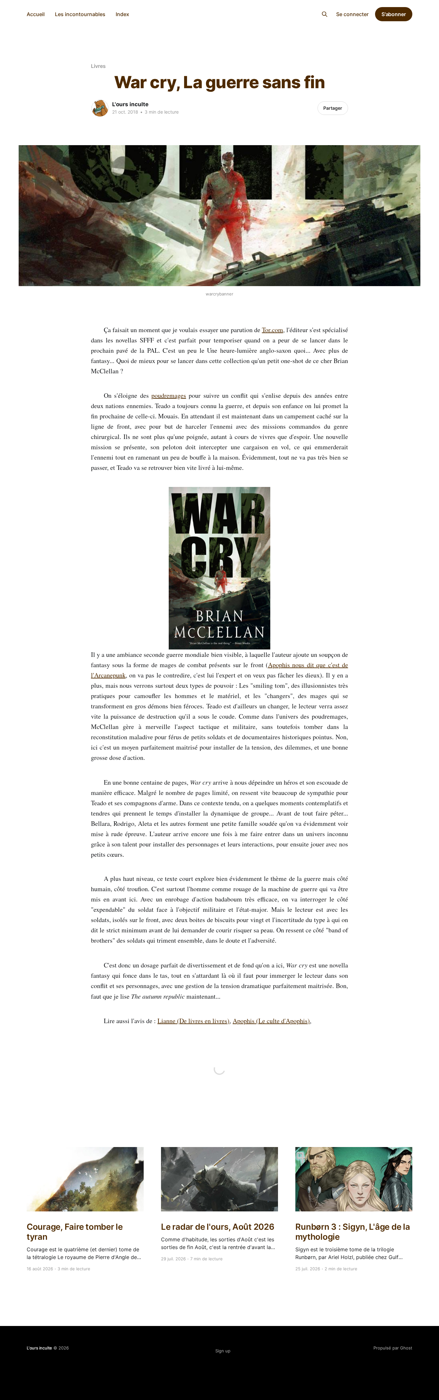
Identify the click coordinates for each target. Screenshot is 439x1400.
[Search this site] (324, 14)
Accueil (36, 14)
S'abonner (393, 14)
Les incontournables (80, 14)
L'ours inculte (219, 13)
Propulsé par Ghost (392, 1347)
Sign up (222, 1350)
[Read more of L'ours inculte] (100, 108)
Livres (98, 66)
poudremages (168, 395)
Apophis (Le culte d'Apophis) (271, 1020)
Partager (332, 108)
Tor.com (272, 329)
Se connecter (352, 14)
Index (122, 14)
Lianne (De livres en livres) (193, 1020)
